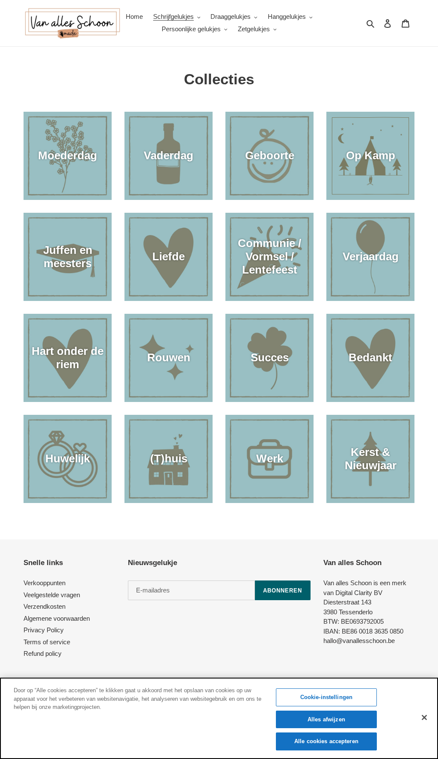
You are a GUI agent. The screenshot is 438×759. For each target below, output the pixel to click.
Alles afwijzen (326, 719)
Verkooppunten (44, 582)
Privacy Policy (44, 630)
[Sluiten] (424, 717)
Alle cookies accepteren (326, 741)
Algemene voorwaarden (57, 618)
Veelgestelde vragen (52, 594)
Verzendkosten (44, 606)
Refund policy (43, 653)
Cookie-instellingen (326, 697)
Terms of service (47, 642)
